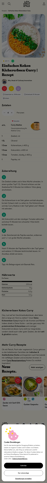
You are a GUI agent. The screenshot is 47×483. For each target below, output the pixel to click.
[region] (23, 453)
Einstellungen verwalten (23, 479)
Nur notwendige (23, 473)
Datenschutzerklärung (19, 459)
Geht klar (23, 465)
